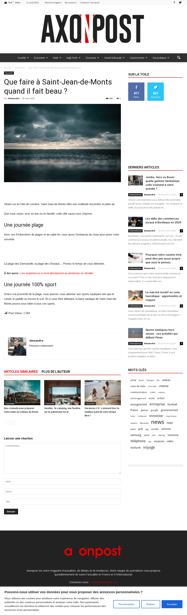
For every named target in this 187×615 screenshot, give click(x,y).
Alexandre (13, 98)
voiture (135, 447)
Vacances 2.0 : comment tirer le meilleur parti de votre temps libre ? (102, 412)
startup (161, 435)
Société (22, 57)
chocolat (152, 386)
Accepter (172, 604)
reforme (166, 429)
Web (55, 57)
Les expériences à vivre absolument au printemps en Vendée (57, 273)
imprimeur (171, 416)
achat (133, 380)
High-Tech (71, 57)
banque (150, 380)
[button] (178, 57)
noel (170, 423)
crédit (152, 392)
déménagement (138, 398)
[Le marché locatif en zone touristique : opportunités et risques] (135, 295)
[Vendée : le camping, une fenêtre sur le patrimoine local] (62, 392)
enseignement (138, 404)
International (135, 194)
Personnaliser (126, 604)
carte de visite (137, 386)
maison (133, 423)
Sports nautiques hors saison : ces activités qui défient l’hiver (162, 333)
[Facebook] (174, 2)
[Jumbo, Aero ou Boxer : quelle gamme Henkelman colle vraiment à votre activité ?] (135, 180)
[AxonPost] (93, 29)
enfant (160, 398)
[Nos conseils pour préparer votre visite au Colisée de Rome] (22, 392)
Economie (39, 57)
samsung (135, 435)
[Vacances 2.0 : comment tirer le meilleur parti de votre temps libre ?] (103, 392)
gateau (144, 410)
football (172, 404)
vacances (159, 441)
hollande (142, 416)
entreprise (157, 404)
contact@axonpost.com (103, 582)
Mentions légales (53, 2)
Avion (141, 380)
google (154, 410)
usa (149, 441)
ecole (152, 398)
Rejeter (150, 604)
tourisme (173, 435)
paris (133, 429)
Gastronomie (137, 57)
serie (146, 435)
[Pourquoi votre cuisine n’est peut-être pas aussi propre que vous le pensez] (135, 258)
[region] (93, 601)
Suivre (155, 83)
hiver (132, 416)
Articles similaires (21, 371)
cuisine (161, 392)
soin (154, 435)
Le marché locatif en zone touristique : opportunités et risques (164, 296)
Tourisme (91, 57)
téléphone (138, 441)
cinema (163, 386)
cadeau (166, 380)
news (157, 422)
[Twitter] (180, 2)
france (134, 410)
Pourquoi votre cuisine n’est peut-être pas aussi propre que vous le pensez (164, 258)
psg (146, 429)
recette (155, 429)
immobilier (156, 416)
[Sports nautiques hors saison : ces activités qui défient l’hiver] (135, 333)
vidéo (170, 441)
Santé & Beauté (113, 57)
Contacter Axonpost (89, 2)
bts (158, 380)
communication (138, 392)
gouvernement (169, 410)
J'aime (136, 83)
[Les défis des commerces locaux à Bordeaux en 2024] (135, 222)
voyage (149, 447)
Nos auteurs (71, 2)
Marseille (144, 423)
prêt (140, 429)
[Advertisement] (62, 192)
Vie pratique (159, 57)
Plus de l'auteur (56, 371)
